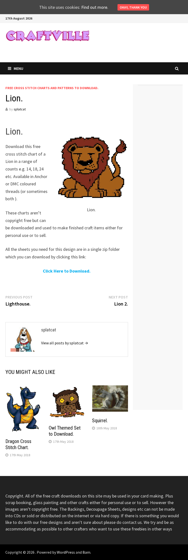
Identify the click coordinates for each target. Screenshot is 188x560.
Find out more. (94, 7)
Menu (18, 68)
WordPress (66, 552)
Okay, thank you (133, 7)
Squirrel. (100, 420)
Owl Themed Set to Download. (65, 431)
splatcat (20, 109)
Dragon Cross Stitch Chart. (18, 444)
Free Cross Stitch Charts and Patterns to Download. (51, 88)
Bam (86, 552)
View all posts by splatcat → (64, 342)
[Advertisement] (160, 162)
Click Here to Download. (67, 271)
